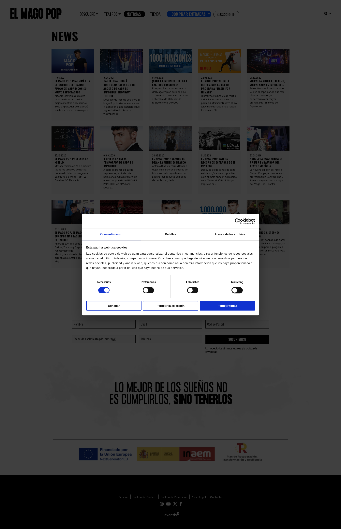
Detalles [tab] (170, 234)
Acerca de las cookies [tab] (230, 234)
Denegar (114, 305)
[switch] (148, 290)
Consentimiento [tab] (111, 234)
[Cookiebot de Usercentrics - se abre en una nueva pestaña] (237, 221)
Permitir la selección (170, 305)
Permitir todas (227, 305)
